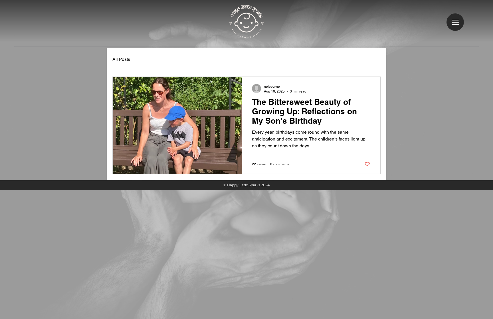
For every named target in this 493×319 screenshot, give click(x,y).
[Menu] (455, 22)
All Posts (121, 59)
